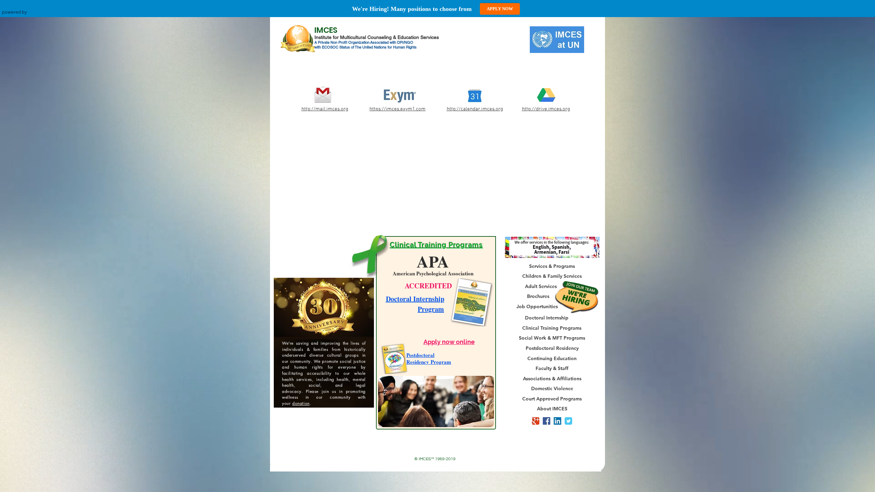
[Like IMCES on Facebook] (546, 421)
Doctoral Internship (415, 299)
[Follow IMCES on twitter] (568, 421)
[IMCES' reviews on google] (535, 421)
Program (431, 309)
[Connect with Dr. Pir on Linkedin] (557, 421)
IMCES (325, 30)
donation (301, 428)
